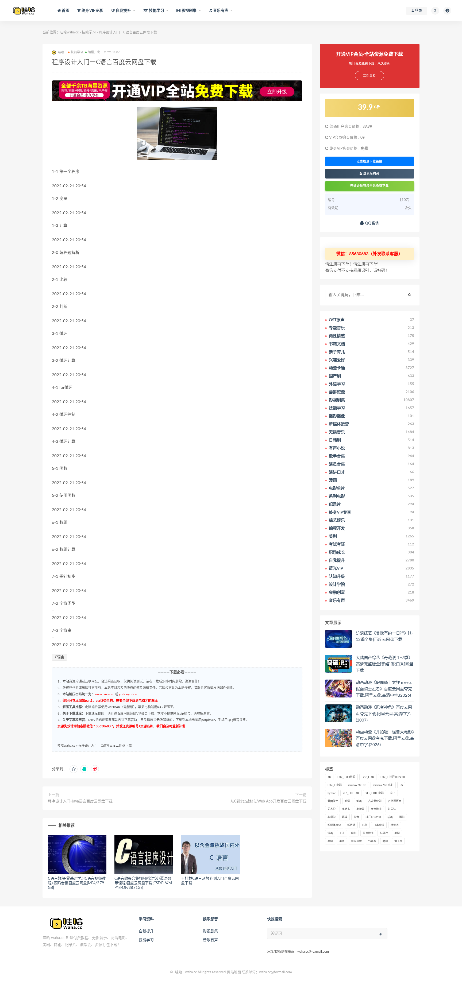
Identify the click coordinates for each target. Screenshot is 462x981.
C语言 (59, 657)
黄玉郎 (398, 841)
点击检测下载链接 (369, 161)
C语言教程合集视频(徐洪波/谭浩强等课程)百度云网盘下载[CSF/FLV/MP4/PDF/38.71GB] (143, 883)
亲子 (392, 793)
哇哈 (178, 972)
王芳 (342, 833)
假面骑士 (333, 801)
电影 (353, 833)
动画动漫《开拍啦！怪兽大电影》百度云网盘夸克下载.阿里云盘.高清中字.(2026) (385, 738)
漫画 (330, 833)
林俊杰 (395, 825)
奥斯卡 (346, 809)
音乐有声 (210, 940)
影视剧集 (210, 931)
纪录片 (384, 833)
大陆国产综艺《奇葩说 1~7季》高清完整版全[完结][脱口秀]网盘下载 (384, 664)
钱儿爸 (372, 841)
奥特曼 (360, 809)
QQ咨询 (371, 223)
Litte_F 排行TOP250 (392, 777)
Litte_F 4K (368, 777)
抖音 (356, 817)
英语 (342, 841)
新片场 (351, 825)
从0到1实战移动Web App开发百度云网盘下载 (268, 801)
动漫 (347, 801)
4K (329, 777)
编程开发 (94, 52)
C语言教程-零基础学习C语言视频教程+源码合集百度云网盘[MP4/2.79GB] (77, 883)
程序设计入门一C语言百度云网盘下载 (105, 745)
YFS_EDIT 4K (351, 793)
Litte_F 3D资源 (346, 777)
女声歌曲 (376, 809)
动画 (359, 801)
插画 (390, 817)
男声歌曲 (368, 833)
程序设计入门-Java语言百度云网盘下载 (80, 801)
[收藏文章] (74, 769)
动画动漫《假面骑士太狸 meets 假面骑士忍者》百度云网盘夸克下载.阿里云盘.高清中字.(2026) (384, 689)
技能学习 (89, 32)
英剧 (330, 841)
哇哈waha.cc (69, 32)
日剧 (364, 825)
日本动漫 (379, 825)
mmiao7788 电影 (383, 785)
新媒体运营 (334, 825)
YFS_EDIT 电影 (374, 793)
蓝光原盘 (356, 841)
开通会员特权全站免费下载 (369, 185)
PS (401, 785)
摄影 (402, 817)
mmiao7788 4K (357, 785)
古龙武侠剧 (375, 801)
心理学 (332, 817)
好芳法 (392, 809)
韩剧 (385, 841)
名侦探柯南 (394, 801)
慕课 (344, 817)
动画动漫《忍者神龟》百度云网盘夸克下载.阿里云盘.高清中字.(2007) (384, 713)
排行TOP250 (373, 817)
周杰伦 (332, 809)
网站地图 (234, 972)
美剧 (397, 833)
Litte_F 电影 (335, 785)
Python (332, 793)
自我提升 (146, 931)
